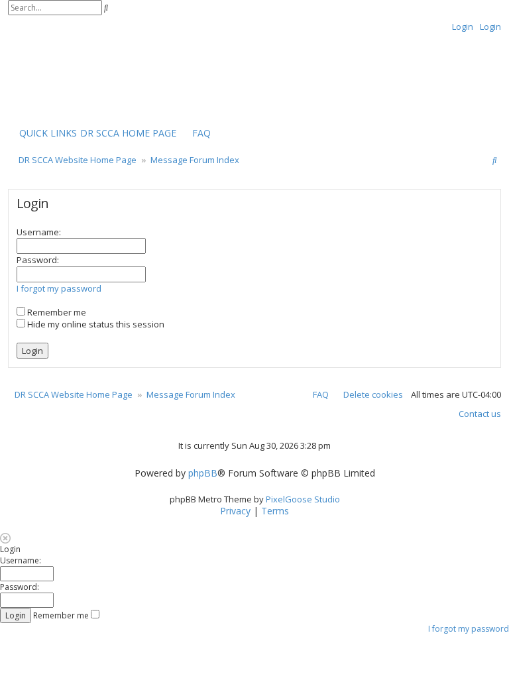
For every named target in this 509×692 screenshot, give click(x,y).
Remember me (55, 312)
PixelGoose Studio (303, 499)
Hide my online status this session (94, 324)
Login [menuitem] (462, 26)
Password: (38, 260)
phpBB (202, 473)
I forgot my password (59, 288)
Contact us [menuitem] (480, 414)
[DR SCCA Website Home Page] (49, 77)
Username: (39, 232)
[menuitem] (128, 133)
